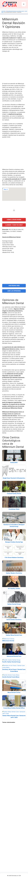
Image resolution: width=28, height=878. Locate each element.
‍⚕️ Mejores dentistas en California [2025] (15, 11)
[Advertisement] (14, 68)
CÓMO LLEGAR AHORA (14, 219)
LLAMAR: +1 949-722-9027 (14, 225)
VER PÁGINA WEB (14, 285)
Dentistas (3, 11)
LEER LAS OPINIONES (14, 291)
